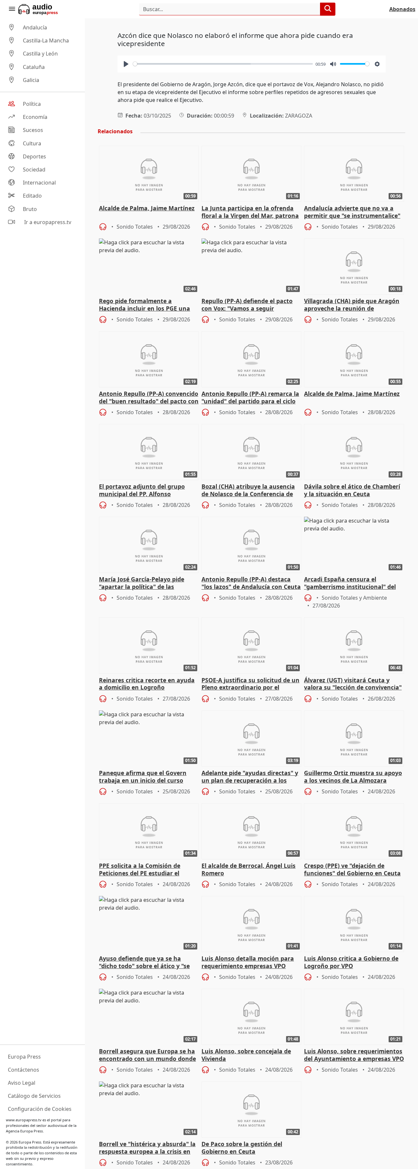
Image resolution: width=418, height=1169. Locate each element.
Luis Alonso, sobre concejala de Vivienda (246, 1055)
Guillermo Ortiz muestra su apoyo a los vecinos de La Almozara (353, 776)
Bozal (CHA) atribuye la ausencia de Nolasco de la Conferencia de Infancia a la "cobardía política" (248, 490)
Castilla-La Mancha (46, 40)
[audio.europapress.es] (46, 9)
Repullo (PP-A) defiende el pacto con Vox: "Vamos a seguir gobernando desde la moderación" (250, 305)
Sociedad (34, 169)
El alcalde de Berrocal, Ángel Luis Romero (248, 869)
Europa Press (24, 1056)
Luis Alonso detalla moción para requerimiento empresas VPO (247, 962)
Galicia (31, 80)
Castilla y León (40, 53)
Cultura (32, 143)
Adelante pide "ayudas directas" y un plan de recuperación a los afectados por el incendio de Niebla (249, 777)
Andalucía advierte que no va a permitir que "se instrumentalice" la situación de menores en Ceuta (352, 212)
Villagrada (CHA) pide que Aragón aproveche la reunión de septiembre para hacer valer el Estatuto (351, 305)
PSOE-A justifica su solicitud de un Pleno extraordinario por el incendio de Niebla (250, 684)
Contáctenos (23, 1069)
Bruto (30, 209)
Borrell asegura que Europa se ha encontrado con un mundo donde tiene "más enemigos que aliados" (147, 1055)
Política (32, 103)
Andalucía (35, 27)
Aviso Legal (21, 1082)
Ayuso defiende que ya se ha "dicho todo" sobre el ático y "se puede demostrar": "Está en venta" (144, 962)
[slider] (223, 64)
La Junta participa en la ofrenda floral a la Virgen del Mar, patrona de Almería (250, 212)
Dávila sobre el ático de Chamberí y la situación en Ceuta (352, 490)
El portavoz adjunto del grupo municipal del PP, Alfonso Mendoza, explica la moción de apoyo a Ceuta (143, 490)
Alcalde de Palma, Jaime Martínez (147, 208)
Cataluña (34, 67)
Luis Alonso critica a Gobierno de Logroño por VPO (351, 962)
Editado (32, 196)
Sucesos (33, 130)
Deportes (34, 156)
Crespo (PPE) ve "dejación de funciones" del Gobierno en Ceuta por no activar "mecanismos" (352, 870)
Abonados (402, 9)
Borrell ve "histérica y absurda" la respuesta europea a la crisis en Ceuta (147, 1148)
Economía (35, 117)
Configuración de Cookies (40, 1108)
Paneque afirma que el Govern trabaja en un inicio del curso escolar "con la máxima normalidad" (142, 777)
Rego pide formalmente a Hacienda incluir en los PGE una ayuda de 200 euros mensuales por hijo (149, 305)
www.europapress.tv (23, 1119)
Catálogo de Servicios (34, 1095)
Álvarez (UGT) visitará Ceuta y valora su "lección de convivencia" (353, 683)
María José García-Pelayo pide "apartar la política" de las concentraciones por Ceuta (141, 583)
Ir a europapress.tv (47, 222)
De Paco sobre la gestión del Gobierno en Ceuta (241, 1147)
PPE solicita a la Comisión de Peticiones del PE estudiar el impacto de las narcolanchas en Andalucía (144, 870)
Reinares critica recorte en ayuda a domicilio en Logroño (147, 683)
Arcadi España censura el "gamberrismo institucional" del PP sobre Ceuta (350, 583)
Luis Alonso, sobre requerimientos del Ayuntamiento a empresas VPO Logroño (354, 1055)
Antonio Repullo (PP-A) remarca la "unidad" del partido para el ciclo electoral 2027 (250, 398)
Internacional (39, 182)
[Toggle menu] (11, 9)
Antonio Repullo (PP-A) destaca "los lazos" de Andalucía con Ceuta (251, 583)
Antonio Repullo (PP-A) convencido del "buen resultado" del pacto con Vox (149, 398)
